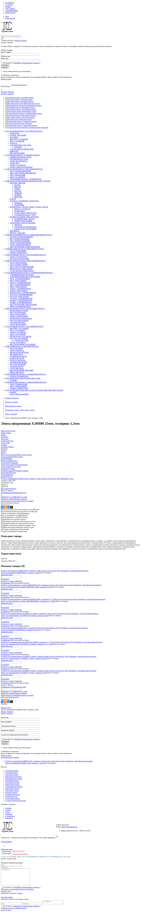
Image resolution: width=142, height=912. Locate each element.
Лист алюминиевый (20, 285)
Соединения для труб (20, 145)
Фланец (18, 147)
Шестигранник (17, 153)
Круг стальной (17, 141)
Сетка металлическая (25, 213)
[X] (11, 507)
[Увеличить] (37, 479)
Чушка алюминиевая (21, 303)
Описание (5, 463)
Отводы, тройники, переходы (24, 201)
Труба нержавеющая (20, 245)
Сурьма (13, 380)
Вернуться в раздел (8, 455)
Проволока (19, 211)
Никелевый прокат (29, 111)
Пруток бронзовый (19, 320)
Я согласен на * (22, 887)
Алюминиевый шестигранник (25, 277)
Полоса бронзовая (19, 317)
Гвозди (17, 191)
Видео (3, 477)
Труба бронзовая (18, 324)
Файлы (3, 475)
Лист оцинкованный (20, 171)
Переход (18, 203)
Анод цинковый (18, 251)
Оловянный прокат (29, 121)
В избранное (5, 583)
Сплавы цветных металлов (38, 127)
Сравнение (18, 581)
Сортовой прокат (27, 98)
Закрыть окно (6, 79)
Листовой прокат (27, 102)
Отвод (13, 199)
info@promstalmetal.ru (19, 85)
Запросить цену (21, 908)
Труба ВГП (14, 163)
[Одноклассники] (5, 507)
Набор (3, 459)
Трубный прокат (26, 100)
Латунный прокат (28, 117)
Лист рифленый (17, 175)
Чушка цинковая (18, 253)
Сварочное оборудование (23, 223)
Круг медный (16, 348)
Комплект (4, 461)
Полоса (13, 143)
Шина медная (17, 372)
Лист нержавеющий (20, 241)
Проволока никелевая (21, 269)
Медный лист (16, 354)
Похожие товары (7, 471)
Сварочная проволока (25, 227)
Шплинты (14, 231)
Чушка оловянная (19, 376)
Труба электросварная (21, 167)
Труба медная (17, 368)
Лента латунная (18, 332)
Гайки (17, 189)
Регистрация (10, 18)
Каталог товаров (7, 92)
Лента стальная (22, 209)
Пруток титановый (19, 259)
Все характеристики (8, 489)
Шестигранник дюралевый (23, 305)
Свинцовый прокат (29, 125)
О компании (11, 11)
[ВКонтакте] (2, 507)
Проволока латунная (20, 336)
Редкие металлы (26, 123)
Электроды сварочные (25, 229)
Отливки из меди (18, 356)
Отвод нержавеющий (20, 243)
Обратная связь (6, 849)
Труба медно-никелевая (22, 271)
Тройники (19, 205)
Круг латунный (17, 330)
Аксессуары (5, 467)
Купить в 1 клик (21, 497)
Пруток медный (18, 364)
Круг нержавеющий (19, 239)
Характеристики (7, 465)
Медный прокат (26, 119)
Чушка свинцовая (19, 388)
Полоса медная (18, 360)
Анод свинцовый (18, 384)
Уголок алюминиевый (21, 299)
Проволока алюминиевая (23, 293)
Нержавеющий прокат (33, 105)
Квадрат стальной (19, 139)
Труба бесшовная (18, 161)
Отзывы (4, 469)
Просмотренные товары (10, 757)
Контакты (10, 13)
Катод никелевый (19, 265)
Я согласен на (22, 63)
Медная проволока (19, 352)
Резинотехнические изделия (24, 217)
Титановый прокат (29, 109)
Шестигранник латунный (22, 344)
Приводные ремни (23, 221)
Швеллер (14, 151)
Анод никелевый (18, 263)
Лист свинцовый (18, 386)
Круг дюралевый (18, 281)
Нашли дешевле (21, 499)
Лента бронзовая (18, 315)
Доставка (10, 9)
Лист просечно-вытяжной (23, 173)
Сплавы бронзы (17, 322)
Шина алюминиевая (20, 307)
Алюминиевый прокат (33, 113)
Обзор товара (6, 457)
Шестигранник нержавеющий (25, 247)
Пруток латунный (19, 338)
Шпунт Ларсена (18, 233)
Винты (17, 187)
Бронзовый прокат (29, 115)
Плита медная (17, 358)
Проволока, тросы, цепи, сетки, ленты (29, 207)
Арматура (14, 133)
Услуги (9, 5)
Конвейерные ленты (24, 219)
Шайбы (17, 195)
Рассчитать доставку (26, 501)
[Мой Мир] (8, 507)
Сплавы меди (16, 366)
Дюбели (18, 193)
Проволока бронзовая (21, 318)
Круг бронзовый (18, 313)
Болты (17, 185)
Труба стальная (18, 165)
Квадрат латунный (19, 328)
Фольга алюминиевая (21, 301)
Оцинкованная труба (20, 157)
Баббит (13, 392)
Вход (7, 16)
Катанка (14, 137)
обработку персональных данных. (27, 63)
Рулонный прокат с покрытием (25, 179)
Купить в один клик (26, 889)
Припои (18, 225)
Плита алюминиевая (20, 289)
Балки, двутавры (18, 135)
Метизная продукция (31, 104)
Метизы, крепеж (18, 183)
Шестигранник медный (21, 370)
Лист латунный (17, 334)
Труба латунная (18, 342)
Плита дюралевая (19, 291)
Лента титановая (18, 257)
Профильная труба (19, 159)
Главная (9, 3)
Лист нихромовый (19, 394)
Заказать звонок (21, 41)
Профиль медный (18, 362)
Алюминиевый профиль (22, 275)
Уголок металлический (22, 149)
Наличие (4, 473)
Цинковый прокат (28, 107)
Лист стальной (17, 177)
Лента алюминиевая (20, 283)
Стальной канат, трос (25, 215)
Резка (8, 7)
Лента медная (17, 350)
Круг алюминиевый (20, 279)
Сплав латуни (21, 340)
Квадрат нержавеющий (21, 237)
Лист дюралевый (18, 287)
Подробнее (5, 579)
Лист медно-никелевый (22, 267)
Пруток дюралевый (19, 297)
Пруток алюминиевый (21, 295)
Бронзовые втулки (19, 311)
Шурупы (18, 197)
